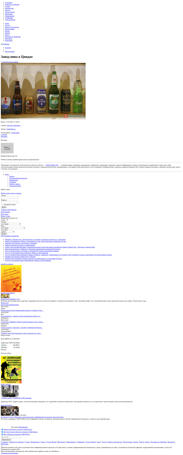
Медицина (9, 14)
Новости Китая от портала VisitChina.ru (18, 429)
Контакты (8, 38)
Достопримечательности (18, 178)
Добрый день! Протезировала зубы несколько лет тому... (21, 333)
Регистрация (5, 212)
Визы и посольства (12, 27)
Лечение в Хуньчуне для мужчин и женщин (21, 243)
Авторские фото (15, 186)
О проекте (8, 2)
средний (4, 135)
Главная (8, 48)
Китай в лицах (14, 184)
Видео (7, 31)
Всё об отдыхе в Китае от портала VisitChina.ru (21, 432)
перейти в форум (7, 264)
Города (7, 10)
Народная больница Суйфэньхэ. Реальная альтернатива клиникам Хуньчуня (32, 249)
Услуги (7, 25)
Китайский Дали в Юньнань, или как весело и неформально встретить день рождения (32, 417)
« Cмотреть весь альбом (9, 62)
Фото (7, 174)
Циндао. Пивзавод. (14, 125)
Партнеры (8, 40)
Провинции (13, 180)
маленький (15, 133)
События (12, 182)
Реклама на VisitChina (13, 37)
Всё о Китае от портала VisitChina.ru (17, 434)
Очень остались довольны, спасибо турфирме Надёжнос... (22, 327)
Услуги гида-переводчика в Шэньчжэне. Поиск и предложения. (28, 260)
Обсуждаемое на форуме (10, 236)
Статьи (7, 6)
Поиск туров (5, 216)
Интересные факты (8, 293)
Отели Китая (9, 12)
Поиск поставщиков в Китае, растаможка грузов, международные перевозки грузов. (35, 241)
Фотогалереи (10, 29)
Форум (7, 33)
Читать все (5, 303)
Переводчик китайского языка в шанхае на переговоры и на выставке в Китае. (33, 258)
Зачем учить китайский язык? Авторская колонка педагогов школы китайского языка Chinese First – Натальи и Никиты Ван (50, 247)
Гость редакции (6, 405)
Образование (10, 16)
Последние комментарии (10, 305)
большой (4, 136)
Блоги (7, 35)
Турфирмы (9, 18)
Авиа (7, 23)
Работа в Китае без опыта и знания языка (20, 245)
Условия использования (9, 453)
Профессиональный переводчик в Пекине (20, 257)
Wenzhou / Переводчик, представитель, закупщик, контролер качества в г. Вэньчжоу (35, 239)
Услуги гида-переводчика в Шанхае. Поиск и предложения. (26, 253)
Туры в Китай (10, 20)
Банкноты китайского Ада (10, 299)
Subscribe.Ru (23, 427)
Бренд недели (6, 384)
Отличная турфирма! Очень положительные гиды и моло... (22, 322)
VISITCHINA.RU (52, 165)
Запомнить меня (9, 204)
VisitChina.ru (11, 129)
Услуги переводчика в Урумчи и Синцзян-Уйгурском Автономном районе (32, 251)
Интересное (9, 8)
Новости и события (12, 4)
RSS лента (4, 214)
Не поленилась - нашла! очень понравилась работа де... (21, 316)
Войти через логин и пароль (11, 193)
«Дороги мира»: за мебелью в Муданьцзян (16, 398)
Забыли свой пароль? (9, 210)
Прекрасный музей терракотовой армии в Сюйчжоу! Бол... (22, 310)
